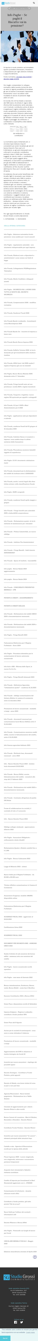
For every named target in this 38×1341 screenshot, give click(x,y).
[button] (34, 3)
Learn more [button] (30, 1332)
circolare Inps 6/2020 (24, 77)
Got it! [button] (5, 1338)
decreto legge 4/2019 (11, 79)
